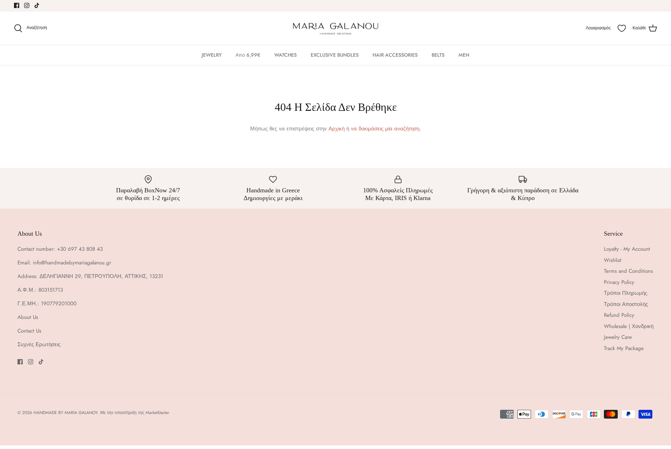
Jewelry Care (618, 337)
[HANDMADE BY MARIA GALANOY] (335, 28)
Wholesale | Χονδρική (629, 326)
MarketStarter (157, 412)
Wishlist (612, 260)
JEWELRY (212, 54)
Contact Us (29, 331)
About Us (27, 317)
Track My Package (624, 348)
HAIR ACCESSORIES (395, 54)
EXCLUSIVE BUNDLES (335, 54)
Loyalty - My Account (627, 249)
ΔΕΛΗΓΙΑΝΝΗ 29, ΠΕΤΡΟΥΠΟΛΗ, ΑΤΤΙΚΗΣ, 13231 (101, 276)
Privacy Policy (619, 282)
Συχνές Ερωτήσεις (38, 344)
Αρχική (337, 129)
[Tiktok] (36, 5)
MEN (464, 54)
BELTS (438, 54)
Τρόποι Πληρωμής (625, 293)
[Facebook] (16, 5)
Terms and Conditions (628, 271)
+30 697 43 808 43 (80, 249)
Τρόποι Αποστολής (626, 304)
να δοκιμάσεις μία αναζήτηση (385, 129)
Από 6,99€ (248, 54)
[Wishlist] (622, 28)
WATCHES (285, 54)
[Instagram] (26, 5)
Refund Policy (619, 315)
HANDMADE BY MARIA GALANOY (66, 412)
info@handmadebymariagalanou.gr (72, 262)
